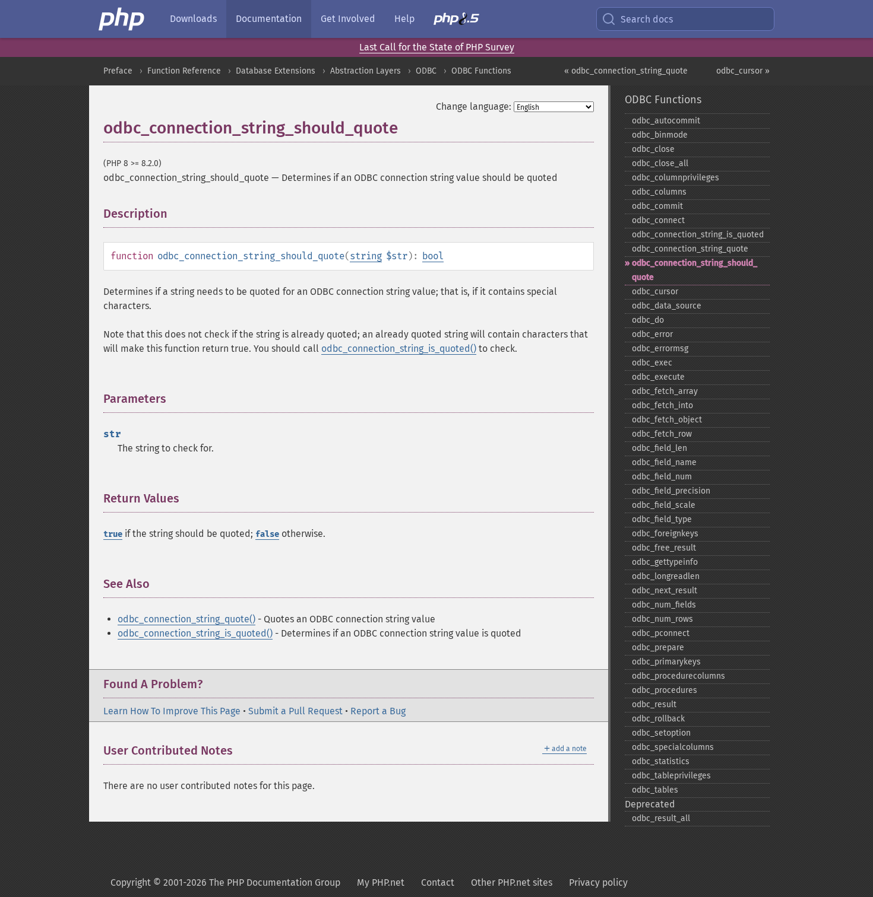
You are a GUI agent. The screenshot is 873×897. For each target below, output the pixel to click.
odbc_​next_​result (664, 591)
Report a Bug (378, 711)
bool (433, 256)
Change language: (473, 106)
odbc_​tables (655, 790)
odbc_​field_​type (662, 519)
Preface (117, 71)
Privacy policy (598, 882)
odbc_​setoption (661, 733)
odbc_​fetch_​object (667, 420)
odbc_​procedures (664, 690)
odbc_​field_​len (659, 448)
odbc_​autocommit (666, 121)
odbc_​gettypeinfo (665, 562)
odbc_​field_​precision (671, 491)
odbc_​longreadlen (666, 576)
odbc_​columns (659, 192)
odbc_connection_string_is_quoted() (398, 348)
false (267, 534)
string (366, 256)
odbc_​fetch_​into (662, 405)
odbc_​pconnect (660, 633)
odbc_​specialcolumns (673, 747)
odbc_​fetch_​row (662, 434)
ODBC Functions (481, 71)
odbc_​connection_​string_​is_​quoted (698, 235)
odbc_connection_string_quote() (186, 619)
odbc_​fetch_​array (665, 391)
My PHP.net (380, 882)
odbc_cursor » (743, 71)
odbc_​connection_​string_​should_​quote (694, 270)
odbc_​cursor (655, 292)
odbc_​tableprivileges (671, 776)
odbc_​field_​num (662, 477)
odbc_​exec (652, 363)
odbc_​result (654, 704)
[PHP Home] (122, 19)
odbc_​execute (658, 377)
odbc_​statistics (660, 761)
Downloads (193, 18)
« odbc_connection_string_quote (626, 71)
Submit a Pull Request (295, 711)
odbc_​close (653, 149)
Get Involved (348, 18)
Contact (437, 882)
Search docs (647, 19)
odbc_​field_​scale (663, 505)
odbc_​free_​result (664, 548)
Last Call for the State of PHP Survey (436, 47)
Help (404, 18)
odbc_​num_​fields (664, 605)
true (112, 534)
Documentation (269, 18)
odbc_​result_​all (661, 818)
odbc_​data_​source (666, 306)
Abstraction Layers (365, 71)
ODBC (426, 71)
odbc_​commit (657, 206)
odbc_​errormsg (660, 348)
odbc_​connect (658, 220)
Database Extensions (275, 71)
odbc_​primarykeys (666, 662)
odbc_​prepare (658, 647)
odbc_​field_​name (664, 462)
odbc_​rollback (658, 719)
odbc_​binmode (660, 135)
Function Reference (184, 71)
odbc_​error (652, 334)
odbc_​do (648, 320)
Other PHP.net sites (511, 882)
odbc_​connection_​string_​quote (690, 249)
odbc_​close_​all (660, 163)
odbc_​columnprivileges (675, 178)
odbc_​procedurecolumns (678, 676)
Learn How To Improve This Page (172, 711)
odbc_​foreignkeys (665, 534)
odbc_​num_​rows (662, 619)
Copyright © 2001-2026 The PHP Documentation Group (225, 882)
